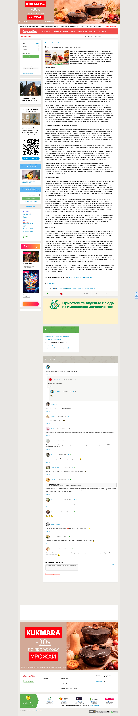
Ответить (48, 374)
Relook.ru (110, 701)
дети (50, 283)
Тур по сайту (26, 211)
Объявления (31, 26)
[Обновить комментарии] (136, 295)
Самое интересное (28, 223)
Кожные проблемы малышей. (53, 339)
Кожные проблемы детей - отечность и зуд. (57, 336)
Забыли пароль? (26, 53)
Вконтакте (30, 63)
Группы (65, 31)
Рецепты (92, 31)
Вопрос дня (99, 681)
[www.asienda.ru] (94, 700)
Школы (24, 238)
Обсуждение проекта (28, 213)
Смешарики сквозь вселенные (29, 295)
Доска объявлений (28, 231)
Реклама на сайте (47, 675)
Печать (75, 288)
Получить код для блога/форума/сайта (86, 288)
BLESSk (52, 428)
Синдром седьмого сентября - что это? (56, 345)
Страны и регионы (28, 228)
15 (114, 294)
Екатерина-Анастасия (56, 524)
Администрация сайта (66, 681)
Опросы (25, 226)
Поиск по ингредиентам (31, 201)
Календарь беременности (61, 26)
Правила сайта (64, 678)
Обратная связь (65, 686)
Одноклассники (32, 63)
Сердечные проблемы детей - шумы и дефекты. (58, 348)
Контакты (45, 678)
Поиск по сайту (30, 207)
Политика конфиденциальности (69, 688)
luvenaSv (53, 416)
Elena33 (53, 479)
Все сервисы (97, 26)
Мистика (98, 679)
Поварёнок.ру (49, 701)
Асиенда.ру (94, 701)
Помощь (25, 217)
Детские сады (26, 236)
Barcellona (53, 367)
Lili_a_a (52, 536)
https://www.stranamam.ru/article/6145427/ (80, 277)
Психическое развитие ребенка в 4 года (28, 181)
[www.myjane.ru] (79, 700)
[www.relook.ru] (109, 700)
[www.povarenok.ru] (49, 700)
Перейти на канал (29, 158)
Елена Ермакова (55, 467)
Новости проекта (27, 214)
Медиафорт (38, 710)
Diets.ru (64, 701)
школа (53, 283)
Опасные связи (27, 264)
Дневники (57, 31)
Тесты (24, 225)
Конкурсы (23, 26)
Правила (25, 216)
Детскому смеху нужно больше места (31, 110)
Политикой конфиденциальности (29, 72)
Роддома (25, 235)
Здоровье (60, 42)
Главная (47, 42)
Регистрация (35, 43)
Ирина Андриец (55, 512)
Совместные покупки (111, 26)
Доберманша (54, 404)
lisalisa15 (53, 440)
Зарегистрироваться (52, 574)
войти (49, 576)
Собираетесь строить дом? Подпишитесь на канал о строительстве (29, 100)
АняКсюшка (54, 549)
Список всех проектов (94, 705)
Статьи (72, 31)
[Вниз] (136, 298)
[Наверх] (136, 293)
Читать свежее (46, 31)
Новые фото (26, 222)
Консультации (82, 31)
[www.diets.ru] (64, 700)
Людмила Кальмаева (56, 499)
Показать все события (31, 304)
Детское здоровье (70, 42)
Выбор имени (74, 26)
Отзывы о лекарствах (86, 26)
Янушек (53, 454)
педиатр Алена (67, 293)
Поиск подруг (40, 26)
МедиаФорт (28, 702)
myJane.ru (79, 701)
